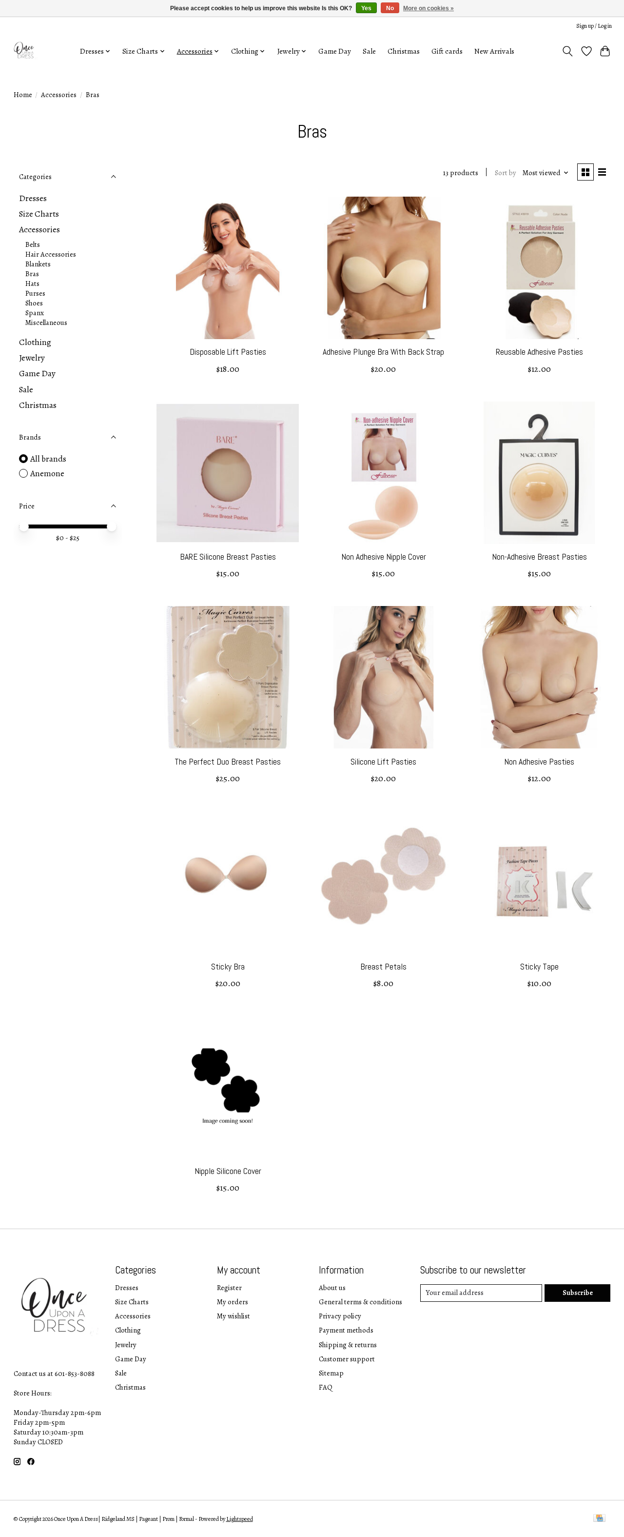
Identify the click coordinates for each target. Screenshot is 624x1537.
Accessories (59, 95)
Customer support (347, 1359)
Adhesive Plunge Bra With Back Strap (383, 351)
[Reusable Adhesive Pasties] (539, 268)
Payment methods (346, 1330)
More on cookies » (428, 8)
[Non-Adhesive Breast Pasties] (539, 473)
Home (23, 95)
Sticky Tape (539, 966)
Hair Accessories (50, 254)
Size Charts (39, 214)
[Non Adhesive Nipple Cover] (383, 473)
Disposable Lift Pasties (228, 351)
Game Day (334, 51)
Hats (32, 283)
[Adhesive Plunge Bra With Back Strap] (383, 268)
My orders (232, 1302)
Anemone (47, 473)
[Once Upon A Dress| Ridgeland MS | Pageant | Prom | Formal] (25, 51)
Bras (32, 274)
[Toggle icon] (567, 51)
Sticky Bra (228, 966)
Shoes (34, 303)
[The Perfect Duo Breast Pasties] (227, 677)
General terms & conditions (360, 1302)
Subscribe (578, 1292)
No (390, 8)
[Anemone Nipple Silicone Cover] (227, 1087)
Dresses (33, 198)
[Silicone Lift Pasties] (383, 677)
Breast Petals (383, 966)
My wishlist (233, 1316)
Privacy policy (340, 1316)
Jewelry (32, 358)
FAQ (325, 1387)
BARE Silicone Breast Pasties (228, 556)
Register (229, 1288)
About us (332, 1288)
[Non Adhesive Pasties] (539, 677)
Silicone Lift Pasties (383, 761)
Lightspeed (239, 1519)
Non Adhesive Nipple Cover (383, 556)
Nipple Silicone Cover (228, 1171)
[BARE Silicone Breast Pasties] (227, 473)
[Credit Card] (599, 1519)
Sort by (505, 173)
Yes (366, 8)
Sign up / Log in (594, 26)
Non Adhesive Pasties (539, 761)
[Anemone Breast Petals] (383, 882)
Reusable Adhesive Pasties (539, 351)
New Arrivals (494, 51)
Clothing (35, 342)
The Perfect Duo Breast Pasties (228, 761)
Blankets (38, 264)
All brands (48, 459)
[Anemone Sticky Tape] (539, 882)
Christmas (404, 51)
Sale (369, 51)
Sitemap (331, 1373)
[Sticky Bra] (227, 882)
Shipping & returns (348, 1345)
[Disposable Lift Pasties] (227, 268)
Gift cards (447, 51)
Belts (32, 244)
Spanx (34, 313)
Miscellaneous (46, 322)
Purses (35, 293)
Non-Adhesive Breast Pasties (539, 556)
